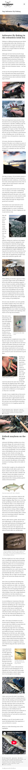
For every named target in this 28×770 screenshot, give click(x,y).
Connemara (11, 760)
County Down (21, 411)
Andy (22, 409)
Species (22, 759)
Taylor (18, 763)
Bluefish (6, 760)
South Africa (13, 763)
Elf (14, 760)
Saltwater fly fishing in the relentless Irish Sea (13, 36)
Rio (10, 762)
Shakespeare (5, 763)
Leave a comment (7, 764)
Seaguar (20, 412)
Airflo (17, 411)
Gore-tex (4, 412)
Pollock (11, 411)
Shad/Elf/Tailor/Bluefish (15, 759)
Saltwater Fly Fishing (14, 412)
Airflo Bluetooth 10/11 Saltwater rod (15, 247)
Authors (4, 411)
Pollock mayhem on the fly (14, 437)
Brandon (17, 409)
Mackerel (4, 762)
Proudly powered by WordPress (9, 768)
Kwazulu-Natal (19, 760)
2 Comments (6, 413)
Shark (9, 763)
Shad (22, 762)
